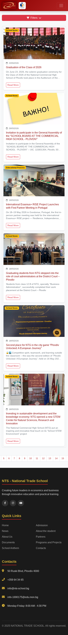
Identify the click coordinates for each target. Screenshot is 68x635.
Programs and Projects (49, 542)
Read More (13, 85)
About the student (46, 531)
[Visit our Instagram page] (13, 503)
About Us (7, 536)
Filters (34, 17)
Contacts (41, 548)
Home (5, 525)
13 (50, 458)
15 (63, 458)
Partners (40, 536)
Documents (8, 542)
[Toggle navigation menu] (61, 5)
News (5, 531)
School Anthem (10, 548)
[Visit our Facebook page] (5, 503)
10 (30, 458)
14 (56, 458)
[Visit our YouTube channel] (21, 503)
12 (43, 458)
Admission (42, 525)
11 (37, 458)
